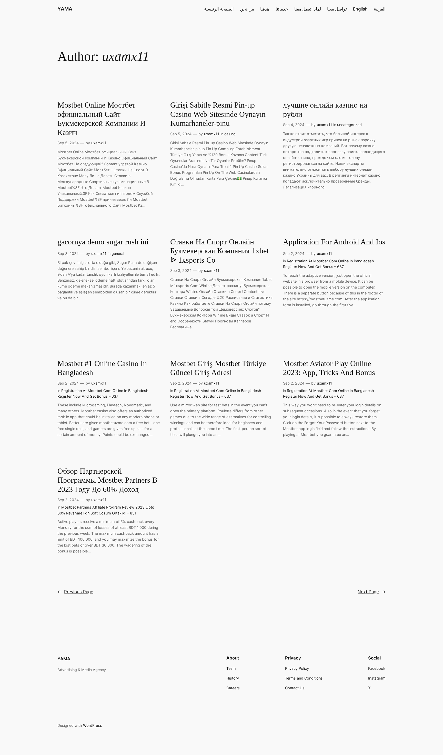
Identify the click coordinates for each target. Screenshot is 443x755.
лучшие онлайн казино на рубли (325, 109)
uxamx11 (98, 143)
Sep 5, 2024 (68, 143)
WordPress (92, 725)
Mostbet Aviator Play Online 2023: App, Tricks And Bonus (329, 368)
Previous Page (75, 591)
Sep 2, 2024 (293, 253)
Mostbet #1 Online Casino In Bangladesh (102, 368)
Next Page (372, 591)
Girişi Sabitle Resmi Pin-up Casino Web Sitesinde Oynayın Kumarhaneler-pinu (218, 114)
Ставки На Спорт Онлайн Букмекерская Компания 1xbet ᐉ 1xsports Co (219, 251)
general (118, 253)
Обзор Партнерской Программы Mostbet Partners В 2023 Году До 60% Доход (107, 480)
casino (230, 134)
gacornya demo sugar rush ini (102, 242)
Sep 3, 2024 (68, 253)
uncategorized (349, 124)
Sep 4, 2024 (293, 124)
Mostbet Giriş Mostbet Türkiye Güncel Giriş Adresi (218, 368)
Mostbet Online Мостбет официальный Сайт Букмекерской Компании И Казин (101, 119)
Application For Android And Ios (334, 242)
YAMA (64, 9)
